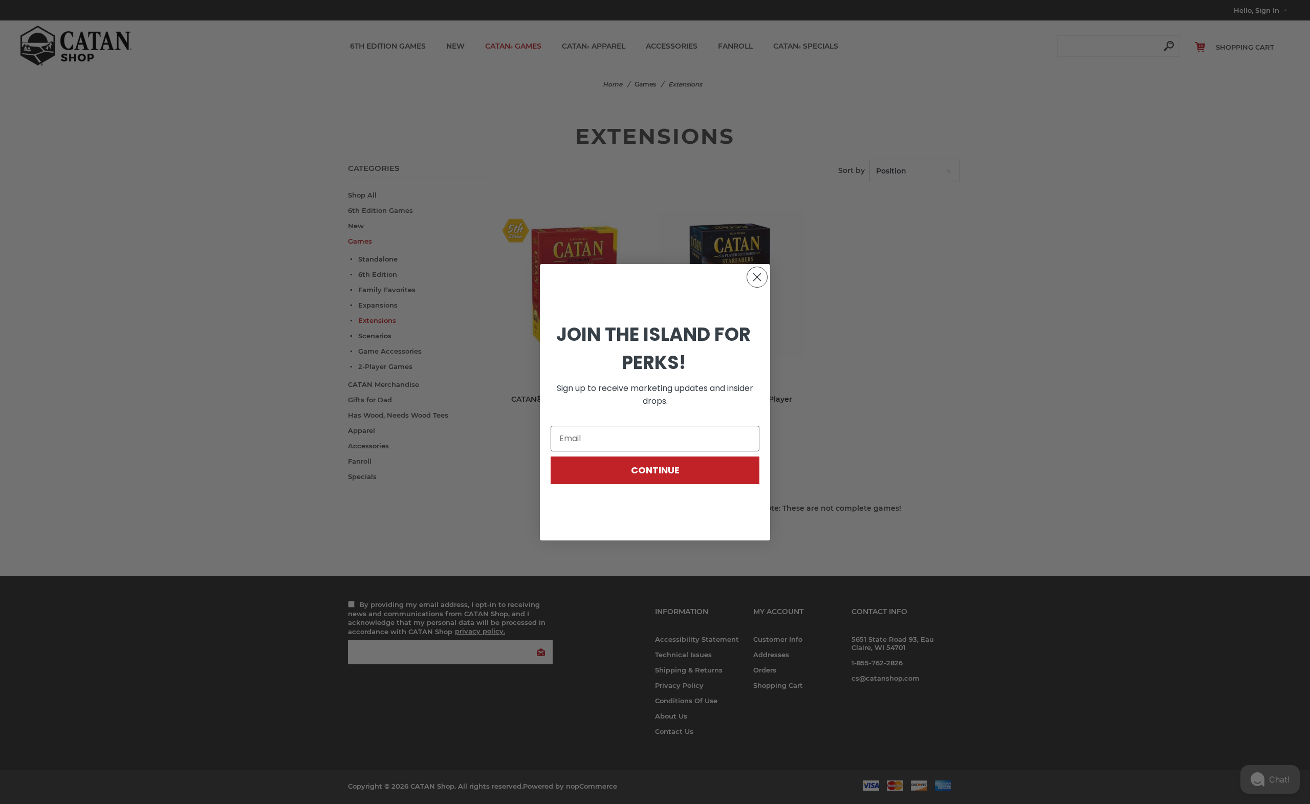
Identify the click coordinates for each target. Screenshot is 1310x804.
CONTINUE (655, 470)
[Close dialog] (757, 277)
